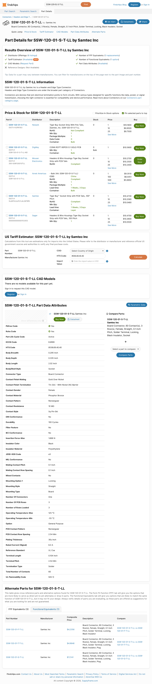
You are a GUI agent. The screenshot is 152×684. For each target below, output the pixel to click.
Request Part (27, 63)
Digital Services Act (128, 674)
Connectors (7, 17)
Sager (34, 215)
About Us (38, 674)
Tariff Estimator (47, 32)
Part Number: (9, 252)
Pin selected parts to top (136, 113)
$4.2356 (70, 629)
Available (28, 59)
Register (134, 4)
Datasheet (74, 319)
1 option (114, 59)
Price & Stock (30, 32)
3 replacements (112, 55)
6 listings (32, 55)
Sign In (146, 4)
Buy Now (140, 126)
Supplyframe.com (90, 680)
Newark (35, 125)
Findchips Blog (119, 4)
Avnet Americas (39, 173)
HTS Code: (61, 256)
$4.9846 (70, 643)
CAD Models (62, 32)
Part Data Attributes (80, 32)
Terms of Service (108, 674)
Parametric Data (137, 305)
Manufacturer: (11, 257)
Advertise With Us (94, 677)
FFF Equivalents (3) (19, 609)
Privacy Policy (92, 674)
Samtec (35, 196)
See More (112, 134)
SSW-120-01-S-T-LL (18, 125)
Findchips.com (10, 5)
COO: (59, 250)
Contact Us (26, 674)
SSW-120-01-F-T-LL (15, 629)
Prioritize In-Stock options (107, 113)
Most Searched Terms (54, 674)
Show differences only (31, 321)
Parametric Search (75, 674)
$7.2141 (70, 657)
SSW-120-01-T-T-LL (15, 643)
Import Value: (60, 262)
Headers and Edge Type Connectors (22, 17)
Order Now (139, 160)
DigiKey (35, 147)
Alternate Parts (98, 32)
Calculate (138, 257)
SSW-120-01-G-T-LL (15, 657)
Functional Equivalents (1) (46, 609)
